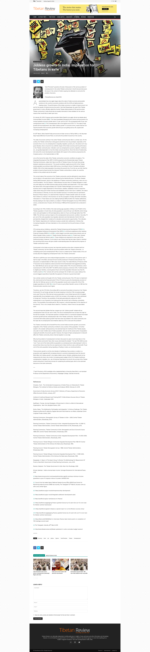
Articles (40, 61)
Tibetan (70, 538)
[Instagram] (114, 1)
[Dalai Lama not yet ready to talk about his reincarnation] (60, 564)
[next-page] (37, 578)
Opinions (35, 61)
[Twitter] (116, 1)
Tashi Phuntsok (64, 538)
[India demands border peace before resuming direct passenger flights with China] (41, 564)
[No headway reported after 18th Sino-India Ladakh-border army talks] (79, 564)
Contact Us (114, 650)
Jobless (52, 538)
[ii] (45, 123)
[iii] (82, 229)
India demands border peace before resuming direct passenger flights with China (41, 573)
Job (48, 538)
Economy (40, 538)
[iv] (63, 231)
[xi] (52, 284)
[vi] (55, 233)
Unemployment (77, 538)
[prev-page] (34, 578)
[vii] (51, 235)
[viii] (71, 235)
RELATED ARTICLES (39, 555)
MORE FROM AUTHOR (51, 555)
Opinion (57, 538)
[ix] (53, 237)
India (45, 538)
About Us (100, 650)
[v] (48, 233)
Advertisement (107, 650)
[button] (115, 17)
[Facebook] (112, 1)
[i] (49, 119)
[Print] (42, 81)
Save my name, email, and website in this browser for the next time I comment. (55, 615)
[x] (42, 272)
